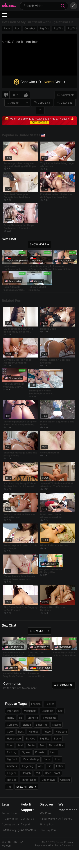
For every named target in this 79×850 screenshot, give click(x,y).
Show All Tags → (26, 786)
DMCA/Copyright (12, 830)
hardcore (61, 731)
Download (67, 102)
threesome (49, 717)
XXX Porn (45, 813)
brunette (33, 717)
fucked (50, 703)
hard (53, 752)
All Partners (65, 818)
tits (9, 786)
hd (21, 717)
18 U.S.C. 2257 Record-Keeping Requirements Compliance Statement (54, 844)
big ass (44, 28)
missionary (30, 710)
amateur (12, 766)
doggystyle (48, 779)
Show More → (39, 244)
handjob (33, 731)
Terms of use (9, 813)
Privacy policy (10, 818)
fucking (12, 752)
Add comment (64, 685)
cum (9, 745)
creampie (47, 710)
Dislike (5, 95)
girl (49, 766)
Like (26, 95)
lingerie (12, 772)
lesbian (36, 703)
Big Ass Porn (47, 824)
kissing (56, 724)
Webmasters (28, 829)
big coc (30, 738)
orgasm (65, 779)
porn (57, 759)
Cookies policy (10, 824)
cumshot (29, 28)
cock (10, 731)
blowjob (26, 772)
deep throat (52, 772)
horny (10, 717)
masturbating (31, 759)
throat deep (29, 779)
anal (20, 745)
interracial (13, 710)
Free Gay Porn (48, 830)
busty (57, 738)
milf (38, 772)
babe (7, 28)
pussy (47, 731)
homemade (14, 738)
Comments (67, 94)
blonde (27, 724)
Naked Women (48, 818)
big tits (58, 28)
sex (60, 710)
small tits (41, 724)
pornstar (40, 752)
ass (40, 766)
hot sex (12, 779)
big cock (12, 759)
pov (17, 28)
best (21, 731)
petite (31, 745)
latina (60, 766)
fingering (27, 766)
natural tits (56, 745)
